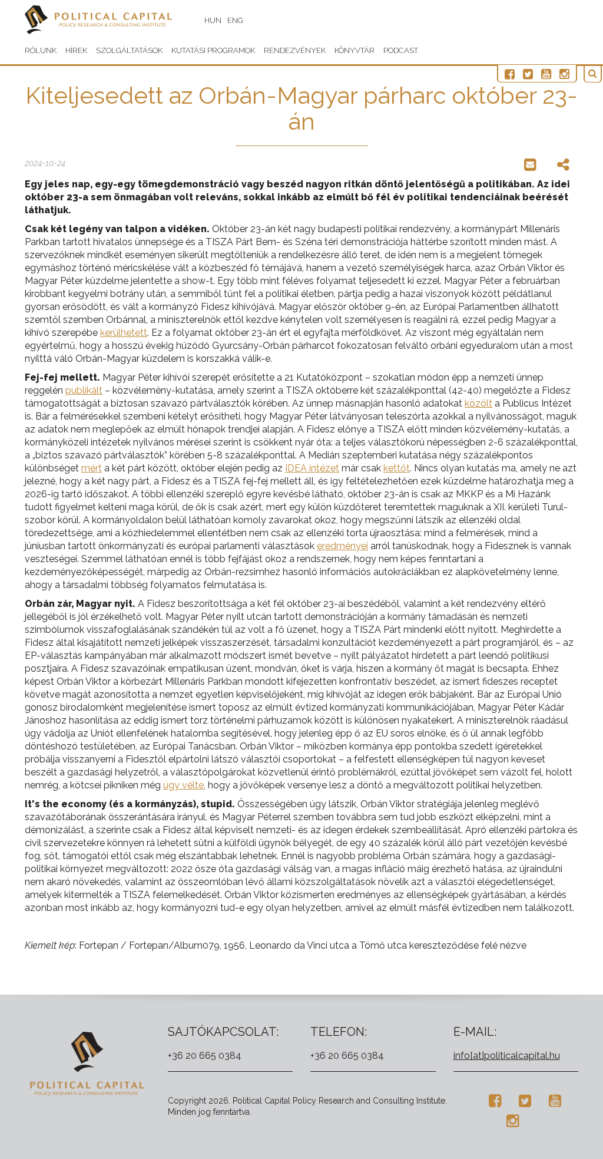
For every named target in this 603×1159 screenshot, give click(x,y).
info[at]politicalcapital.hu (506, 1055)
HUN (212, 20)
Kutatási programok (213, 50)
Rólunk (41, 50)
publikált (83, 390)
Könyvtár (354, 50)
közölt (478, 403)
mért (91, 468)
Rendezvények (295, 50)
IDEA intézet (312, 468)
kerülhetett (123, 332)
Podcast (400, 50)
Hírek (76, 50)
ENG (235, 20)
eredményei (342, 546)
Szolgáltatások (129, 50)
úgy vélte (183, 785)
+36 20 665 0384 (204, 1055)
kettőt (396, 468)
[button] (593, 73)
